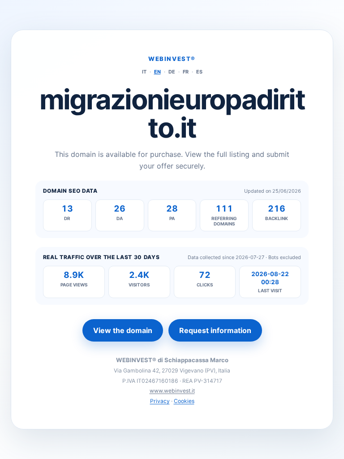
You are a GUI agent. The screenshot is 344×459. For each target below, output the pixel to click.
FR (186, 72)
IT (144, 72)
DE (171, 72)
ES (199, 72)
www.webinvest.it (172, 390)
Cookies (184, 401)
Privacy (160, 401)
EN (157, 72)
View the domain (122, 330)
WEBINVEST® (172, 58)
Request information (215, 330)
